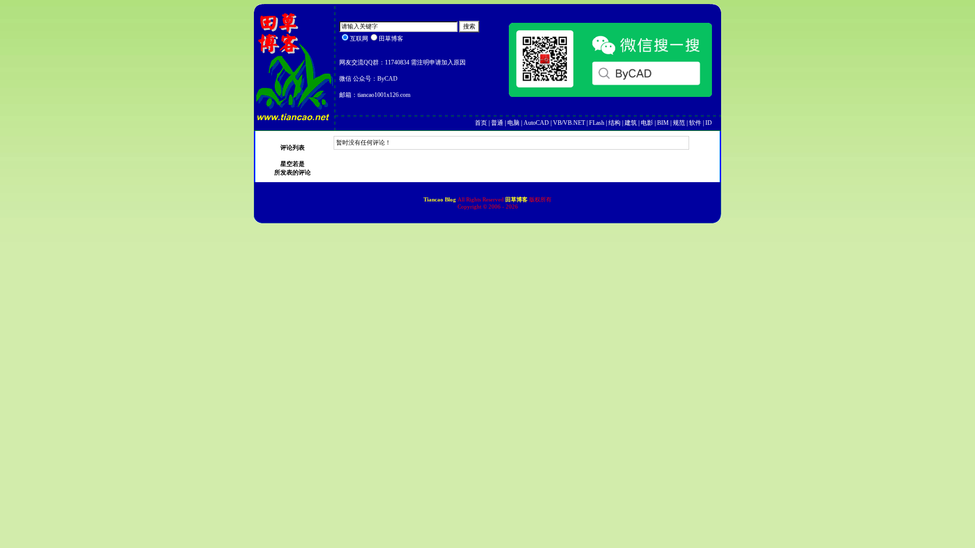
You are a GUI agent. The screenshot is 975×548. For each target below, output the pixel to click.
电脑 (513, 122)
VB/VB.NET (569, 122)
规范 (679, 122)
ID (708, 122)
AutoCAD (536, 122)
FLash (596, 122)
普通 (497, 122)
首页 (481, 122)
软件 (695, 122)
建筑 (631, 122)
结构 (614, 122)
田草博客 (516, 199)
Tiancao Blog (441, 199)
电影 (647, 122)
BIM (663, 122)
